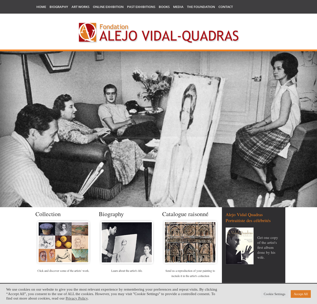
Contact (225, 6)
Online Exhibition (108, 6)
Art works (80, 6)
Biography (59, 6)
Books (164, 6)
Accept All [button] (301, 294)
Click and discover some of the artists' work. (63, 271)
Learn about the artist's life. (127, 271)
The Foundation (201, 6)
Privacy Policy (77, 298)
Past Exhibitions (141, 6)
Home (41, 6)
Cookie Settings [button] (274, 294)
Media (178, 6)
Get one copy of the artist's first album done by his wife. (267, 247)
